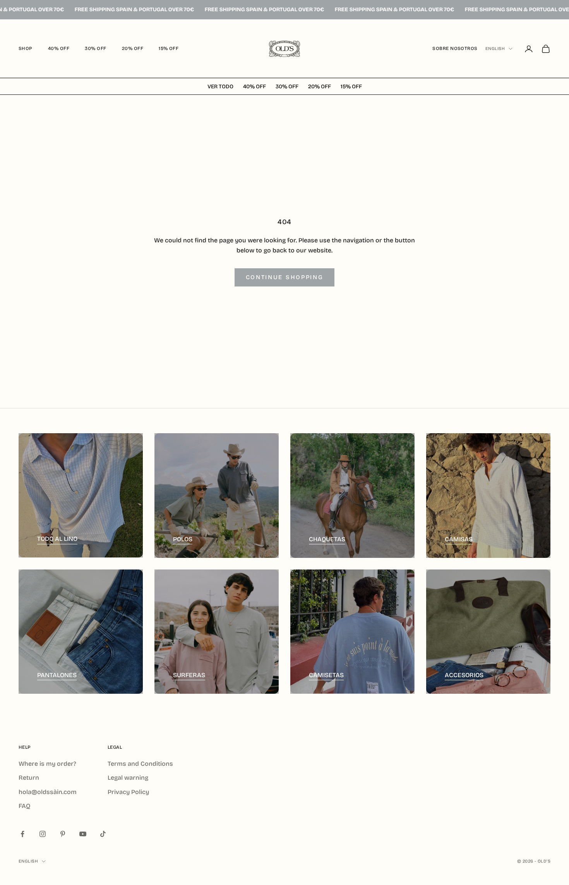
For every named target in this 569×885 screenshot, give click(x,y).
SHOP (26, 48)
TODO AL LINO (57, 538)
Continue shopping (285, 277)
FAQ (24, 806)
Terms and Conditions (140, 763)
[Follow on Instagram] (42, 834)
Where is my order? (47, 763)
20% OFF (132, 48)
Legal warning (128, 777)
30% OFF (95, 48)
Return (29, 777)
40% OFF (58, 48)
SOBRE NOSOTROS (455, 48)
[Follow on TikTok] (103, 834)
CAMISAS (459, 539)
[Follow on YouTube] (83, 834)
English (495, 48)
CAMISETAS (326, 675)
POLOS (182, 539)
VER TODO (220, 86)
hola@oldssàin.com (48, 792)
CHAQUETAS (327, 539)
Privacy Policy (128, 792)
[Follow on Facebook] (22, 834)
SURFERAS (189, 675)
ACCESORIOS (464, 675)
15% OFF (168, 48)
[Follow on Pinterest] (63, 834)
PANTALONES (57, 675)
